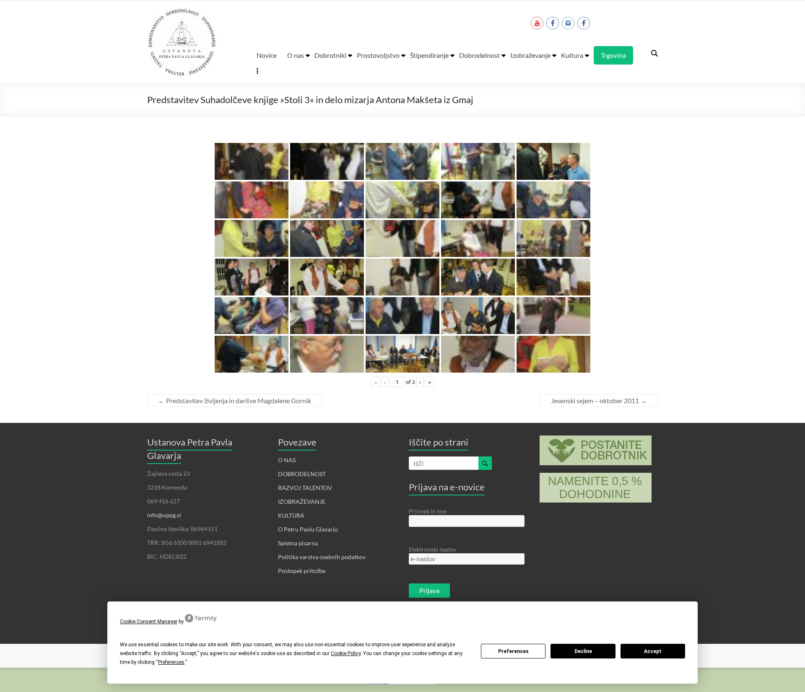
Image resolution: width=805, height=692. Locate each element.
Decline (583, 651)
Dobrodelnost (479, 55)
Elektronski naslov (432, 549)
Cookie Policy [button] (346, 653)
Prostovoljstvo (378, 55)
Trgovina (613, 55)
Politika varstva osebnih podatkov (322, 556)
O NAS (287, 460)
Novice (267, 55)
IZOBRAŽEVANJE (301, 501)
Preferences (513, 651)
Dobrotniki (330, 55)
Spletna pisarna (298, 543)
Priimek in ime (428, 511)
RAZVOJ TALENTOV (305, 487)
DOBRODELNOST (302, 473)
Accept (653, 651)
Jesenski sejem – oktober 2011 (599, 400)
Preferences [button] (171, 662)
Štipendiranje (429, 55)
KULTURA (291, 515)
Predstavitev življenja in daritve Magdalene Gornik (234, 400)
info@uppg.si (164, 514)
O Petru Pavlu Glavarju (308, 529)
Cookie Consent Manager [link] (148, 622)
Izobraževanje (530, 55)
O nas (295, 55)
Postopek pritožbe (301, 570)
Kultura (572, 55)
